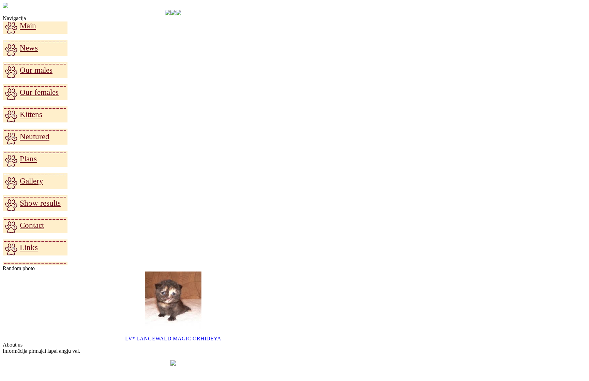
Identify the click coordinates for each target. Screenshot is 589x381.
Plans (28, 159)
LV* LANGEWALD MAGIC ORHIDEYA (173, 338)
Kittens (31, 114)
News (29, 48)
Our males (36, 70)
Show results (40, 203)
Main (28, 25)
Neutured (34, 136)
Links (29, 247)
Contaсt (32, 225)
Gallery (31, 181)
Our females (39, 92)
